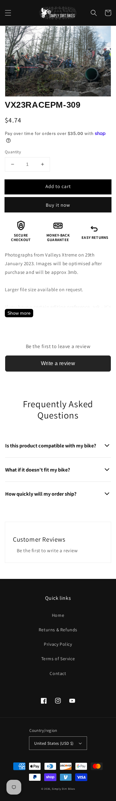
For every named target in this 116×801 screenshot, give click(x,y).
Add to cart (58, 186)
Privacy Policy (58, 644)
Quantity (13, 152)
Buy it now (58, 205)
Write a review (58, 363)
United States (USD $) (53, 743)
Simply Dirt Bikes (63, 788)
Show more (19, 313)
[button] (8, 13)
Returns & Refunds (58, 630)
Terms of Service (58, 659)
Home (58, 615)
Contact (58, 673)
